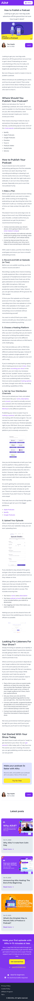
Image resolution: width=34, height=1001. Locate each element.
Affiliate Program (7, 991)
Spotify (6, 512)
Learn (29, 45)
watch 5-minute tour (19, 967)
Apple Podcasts (9, 509)
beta (24, 366)
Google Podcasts (9, 515)
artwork (7, 401)
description (25, 399)
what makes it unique (11, 231)
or (10, 967)
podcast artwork (15, 598)
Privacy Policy (5, 986)
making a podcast (8, 415)
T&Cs (2, 994)
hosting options (26, 381)
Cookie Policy (5, 989)
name (18, 399)
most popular (9, 128)
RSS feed (5, 409)
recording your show (17, 368)
